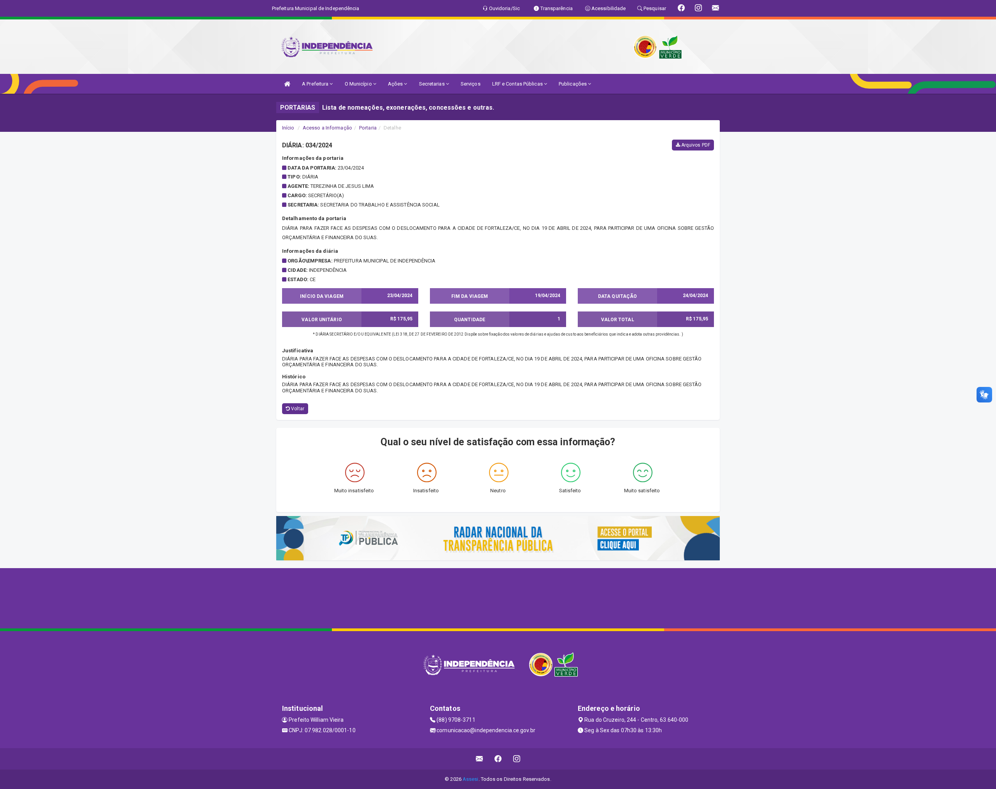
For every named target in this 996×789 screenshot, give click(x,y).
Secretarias (432, 84)
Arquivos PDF (695, 145)
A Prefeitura (316, 84)
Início (288, 128)
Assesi (471, 779)
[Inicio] (287, 84)
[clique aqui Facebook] (498, 759)
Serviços (470, 84)
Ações (396, 84)
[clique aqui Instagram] (517, 759)
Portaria (368, 128)
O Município (359, 84)
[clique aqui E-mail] (479, 759)
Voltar (297, 408)
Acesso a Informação (327, 128)
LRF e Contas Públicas (518, 84)
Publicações (573, 84)
